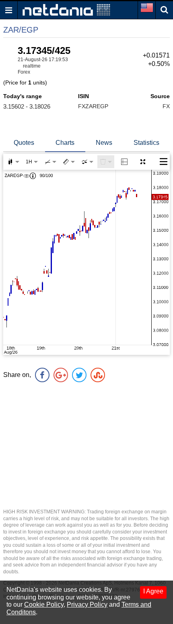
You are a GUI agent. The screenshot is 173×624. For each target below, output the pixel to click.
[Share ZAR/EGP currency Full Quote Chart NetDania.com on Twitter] (79, 375)
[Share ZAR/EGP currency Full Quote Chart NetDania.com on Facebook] (42, 375)
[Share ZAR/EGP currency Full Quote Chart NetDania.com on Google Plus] (60, 375)
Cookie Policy (44, 604)
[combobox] (87, 161)
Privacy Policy (87, 604)
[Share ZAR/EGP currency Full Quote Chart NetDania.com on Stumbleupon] (97, 375)
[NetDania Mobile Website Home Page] (66, 9)
